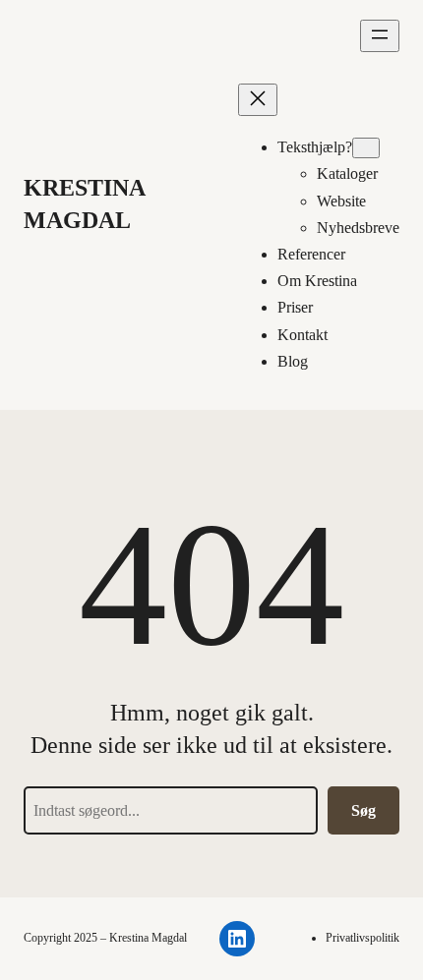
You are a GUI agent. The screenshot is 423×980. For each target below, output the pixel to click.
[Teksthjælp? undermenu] (366, 148)
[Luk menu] (257, 100)
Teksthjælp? (314, 147)
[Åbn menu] (379, 36)
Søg (363, 810)
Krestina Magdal (148, 938)
